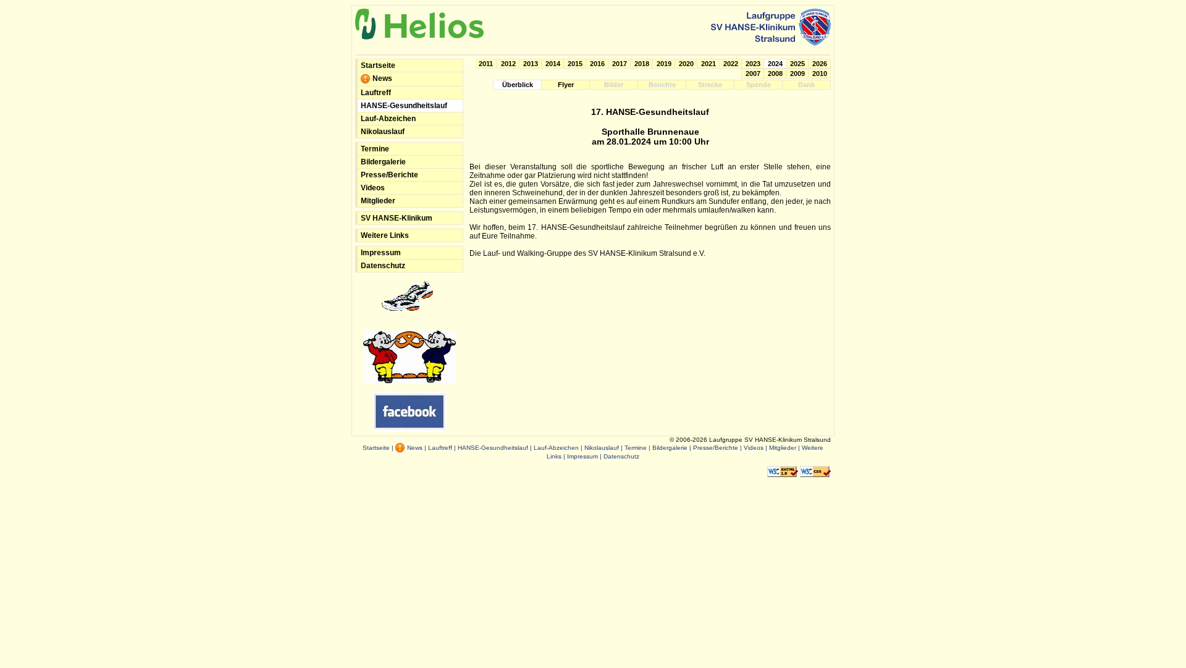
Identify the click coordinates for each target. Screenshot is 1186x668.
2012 (508, 63)
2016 (597, 63)
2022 (730, 63)
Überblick (517, 84)
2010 (819, 73)
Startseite (378, 65)
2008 (775, 73)
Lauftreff (376, 92)
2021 (708, 63)
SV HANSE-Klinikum (396, 218)
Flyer (566, 84)
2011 (486, 63)
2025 (797, 63)
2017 (619, 63)
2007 (753, 73)
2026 (819, 63)
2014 (552, 63)
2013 (530, 63)
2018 (641, 63)
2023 (753, 63)
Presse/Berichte (389, 175)
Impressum (381, 252)
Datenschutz (383, 265)
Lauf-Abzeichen (388, 118)
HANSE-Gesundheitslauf (404, 105)
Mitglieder (378, 201)
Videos (373, 188)
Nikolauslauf (383, 131)
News (381, 78)
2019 (664, 63)
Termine (375, 149)
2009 (797, 73)
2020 (686, 63)
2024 (775, 63)
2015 (575, 63)
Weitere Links (385, 235)
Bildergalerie (383, 162)
